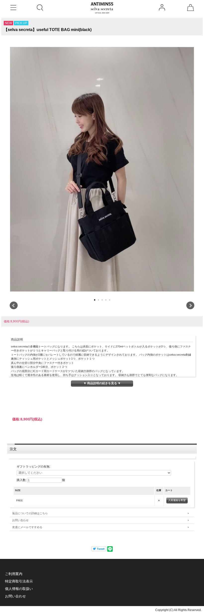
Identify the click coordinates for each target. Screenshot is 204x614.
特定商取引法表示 (19, 581)
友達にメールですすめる (27, 527)
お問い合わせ (20, 520)
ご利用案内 (13, 574)
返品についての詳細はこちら (30, 513)
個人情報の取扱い (19, 589)
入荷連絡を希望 (177, 500)
